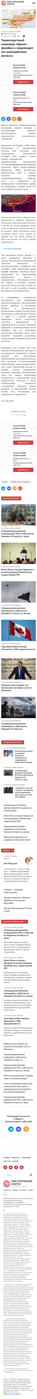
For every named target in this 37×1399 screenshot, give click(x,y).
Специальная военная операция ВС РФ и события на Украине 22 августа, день (18, 1100)
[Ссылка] (19, 119)
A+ (15, 36)
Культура (7, 1161)
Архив (30, 1190)
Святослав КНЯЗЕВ (18, 785)
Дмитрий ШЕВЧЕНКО (19, 748)
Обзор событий (14, 31)
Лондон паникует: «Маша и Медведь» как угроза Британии (17, 900)
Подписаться (23, 82)
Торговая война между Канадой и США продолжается (18, 647)
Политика (16, 1158)
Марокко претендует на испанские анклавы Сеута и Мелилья (16, 688)
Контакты (23, 1190)
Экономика (26, 1158)
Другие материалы (11, 498)
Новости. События (9, 33)
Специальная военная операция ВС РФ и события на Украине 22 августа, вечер (18, 1068)
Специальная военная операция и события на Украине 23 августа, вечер (15, 610)
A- (18, 36)
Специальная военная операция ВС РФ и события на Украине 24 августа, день (17, 533)
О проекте (7, 1190)
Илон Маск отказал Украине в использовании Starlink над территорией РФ (17, 572)
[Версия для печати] (24, 36)
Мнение (6, 850)
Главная (6, 1158)
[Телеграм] (3, 119)
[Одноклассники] (14, 119)
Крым (4, 482)
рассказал (8, 249)
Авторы (15, 1190)
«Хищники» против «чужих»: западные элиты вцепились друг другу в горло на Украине (24, 792)
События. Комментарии (13, 922)
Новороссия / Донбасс (20, 482)
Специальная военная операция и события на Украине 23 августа (14, 726)
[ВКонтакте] (9, 119)
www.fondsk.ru (22, 1386)
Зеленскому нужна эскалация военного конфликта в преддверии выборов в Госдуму (23, 756)
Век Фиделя (10, 863)
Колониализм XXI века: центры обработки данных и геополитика (18, 808)
